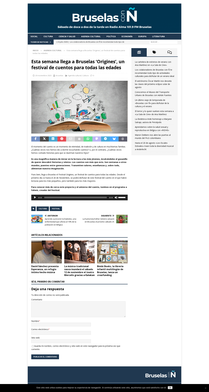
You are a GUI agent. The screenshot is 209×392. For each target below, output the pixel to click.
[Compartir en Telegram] (105, 139)
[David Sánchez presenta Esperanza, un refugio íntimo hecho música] (46, 251)
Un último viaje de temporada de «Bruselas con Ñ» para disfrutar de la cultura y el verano (152, 103)
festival (56, 208)
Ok (170, 388)
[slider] (122, 197)
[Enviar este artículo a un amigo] (70, 139)
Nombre (35, 321)
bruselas (59, 75)
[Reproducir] (35, 197)
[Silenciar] (116, 197)
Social (34, 36)
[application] (79, 197)
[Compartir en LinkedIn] (53, 139)
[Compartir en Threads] (123, 139)
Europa (142, 36)
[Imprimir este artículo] (79, 139)
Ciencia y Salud (67, 36)
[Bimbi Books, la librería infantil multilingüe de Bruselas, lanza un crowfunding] (112, 251)
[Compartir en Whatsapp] (88, 139)
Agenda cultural (91, 36)
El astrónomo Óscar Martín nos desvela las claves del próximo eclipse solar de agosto (153, 84)
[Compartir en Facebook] (35, 139)
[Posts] (139, 52)
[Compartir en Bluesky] (114, 139)
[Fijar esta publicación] (61, 139)
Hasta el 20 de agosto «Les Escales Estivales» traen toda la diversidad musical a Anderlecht (154, 146)
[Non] (205, 388)
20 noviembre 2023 (43, 75)
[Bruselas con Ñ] (104, 31)
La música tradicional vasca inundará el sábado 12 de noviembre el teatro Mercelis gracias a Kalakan (79, 271)
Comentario (36, 299)
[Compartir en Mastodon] (96, 139)
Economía (127, 36)
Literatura (158, 36)
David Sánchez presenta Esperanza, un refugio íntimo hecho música (45, 269)
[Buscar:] (163, 41)
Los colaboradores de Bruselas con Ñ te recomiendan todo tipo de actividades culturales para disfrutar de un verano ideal (154, 72)
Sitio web (35, 337)
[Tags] (154, 52)
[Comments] (169, 52)
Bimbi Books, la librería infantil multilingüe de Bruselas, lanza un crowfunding (110, 271)
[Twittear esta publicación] (44, 139)
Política (111, 36)
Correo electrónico (39, 329)
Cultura (48, 36)
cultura (43, 208)
